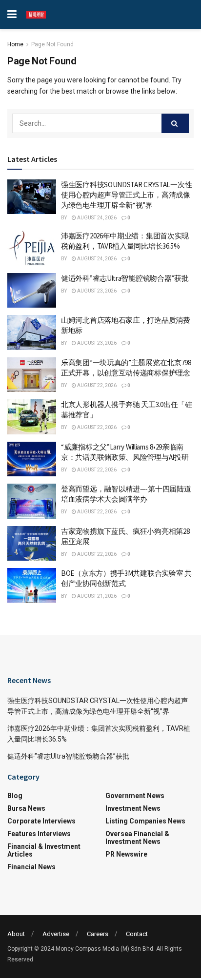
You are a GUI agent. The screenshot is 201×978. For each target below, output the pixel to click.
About (16, 934)
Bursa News (26, 808)
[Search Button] (175, 123)
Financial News (31, 867)
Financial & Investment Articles (43, 850)
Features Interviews (39, 834)
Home (15, 44)
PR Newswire (126, 854)
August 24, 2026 (96, 217)
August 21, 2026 (96, 596)
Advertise (55, 934)
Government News (134, 796)
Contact (137, 934)
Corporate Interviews (41, 821)
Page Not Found (52, 44)
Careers (97, 934)
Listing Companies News (145, 821)
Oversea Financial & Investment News (137, 837)
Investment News (133, 808)
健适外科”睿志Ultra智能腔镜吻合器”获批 (124, 278)
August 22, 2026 (96, 385)
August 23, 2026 (96, 290)
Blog (14, 796)
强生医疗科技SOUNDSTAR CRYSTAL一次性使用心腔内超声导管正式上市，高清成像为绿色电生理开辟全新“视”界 (126, 195)
